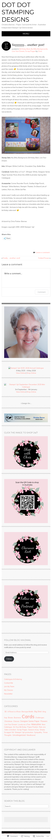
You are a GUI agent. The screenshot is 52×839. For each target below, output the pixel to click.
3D (5, 711)
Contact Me (8, 683)
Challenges (39, 718)
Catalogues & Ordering (13, 679)
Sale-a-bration (10, 730)
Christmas (8, 721)
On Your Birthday (19, 727)
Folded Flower (44, 258)
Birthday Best (24, 49)
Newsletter (8, 694)
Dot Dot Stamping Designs (18, 12)
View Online (20, 373)
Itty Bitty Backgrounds (39, 49)
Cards (28, 716)
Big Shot (38, 711)
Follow (9, 659)
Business (17, 718)
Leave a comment (43, 252)
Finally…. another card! (11, 258)
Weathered (31, 735)
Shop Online (31, 373)
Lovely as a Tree (24, 724)
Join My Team (9, 686)
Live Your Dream (18, 51)
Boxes (10, 718)
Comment (42, 292)
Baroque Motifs (27, 712)
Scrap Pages (30, 51)
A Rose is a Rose (14, 712)
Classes (16, 721)
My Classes (8, 690)
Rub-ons (42, 727)
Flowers (43, 721)
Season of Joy (33, 730)
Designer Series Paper (30, 721)
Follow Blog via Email (17, 640)
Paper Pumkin (32, 727)
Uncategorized (19, 735)
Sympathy (38, 732)
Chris (40, 51)
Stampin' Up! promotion (24, 732)
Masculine (36, 724)
